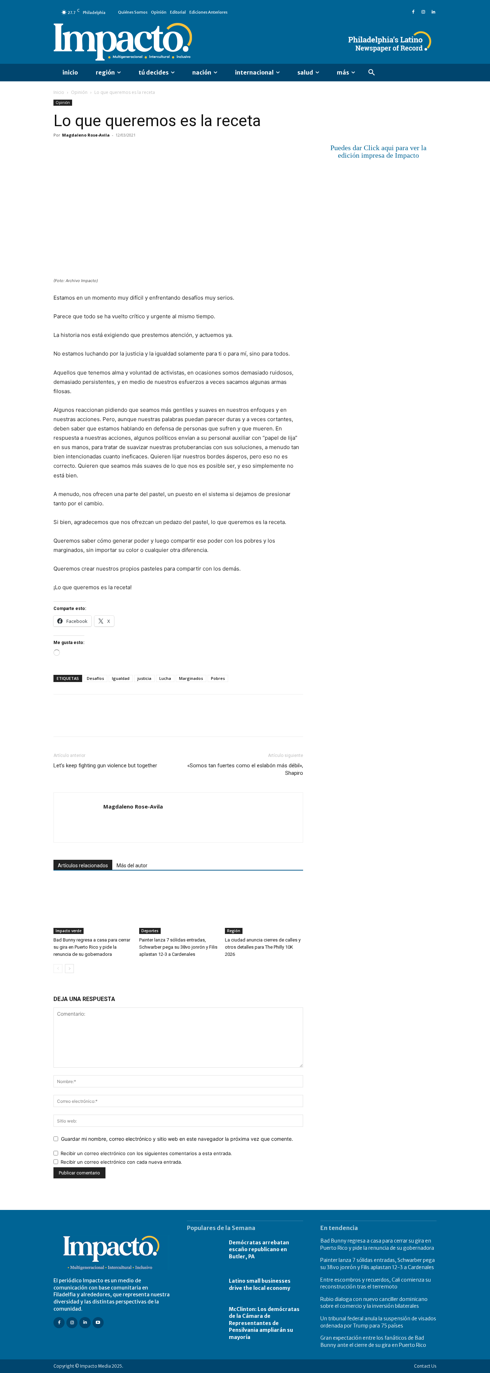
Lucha (165, 678)
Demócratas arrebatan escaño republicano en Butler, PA (259, 1249)
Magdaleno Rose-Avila (86, 135)
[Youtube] (98, 1322)
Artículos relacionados (83, 865)
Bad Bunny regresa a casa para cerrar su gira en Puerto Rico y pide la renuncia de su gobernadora (91, 947)
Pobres (218, 678)
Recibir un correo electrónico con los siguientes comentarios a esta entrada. (146, 1153)
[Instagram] (423, 12)
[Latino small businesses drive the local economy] (204, 1285)
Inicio (58, 92)
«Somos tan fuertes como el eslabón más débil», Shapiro (245, 769)
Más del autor (132, 865)
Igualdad (120, 678)
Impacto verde (68, 930)
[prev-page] (57, 968)
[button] (372, 73)
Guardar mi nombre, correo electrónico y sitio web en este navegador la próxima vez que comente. (177, 1139)
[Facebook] (413, 12)
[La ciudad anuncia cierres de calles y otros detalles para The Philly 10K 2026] (264, 907)
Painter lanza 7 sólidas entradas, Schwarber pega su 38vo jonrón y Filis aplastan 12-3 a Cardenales (178, 947)
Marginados (191, 678)
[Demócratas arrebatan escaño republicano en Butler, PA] (204, 1250)
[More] (143, 151)
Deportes (150, 930)
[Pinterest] (93, 151)
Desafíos (95, 678)
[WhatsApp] (110, 151)
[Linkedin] (433, 12)
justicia (144, 678)
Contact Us (425, 1366)
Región (233, 930)
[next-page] (69, 968)
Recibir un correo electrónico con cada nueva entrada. (121, 1162)
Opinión (79, 92)
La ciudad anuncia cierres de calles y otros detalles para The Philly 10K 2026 (263, 947)
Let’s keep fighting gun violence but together (105, 765)
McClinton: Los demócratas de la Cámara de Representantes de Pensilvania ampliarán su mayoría (264, 1323)
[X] (77, 151)
